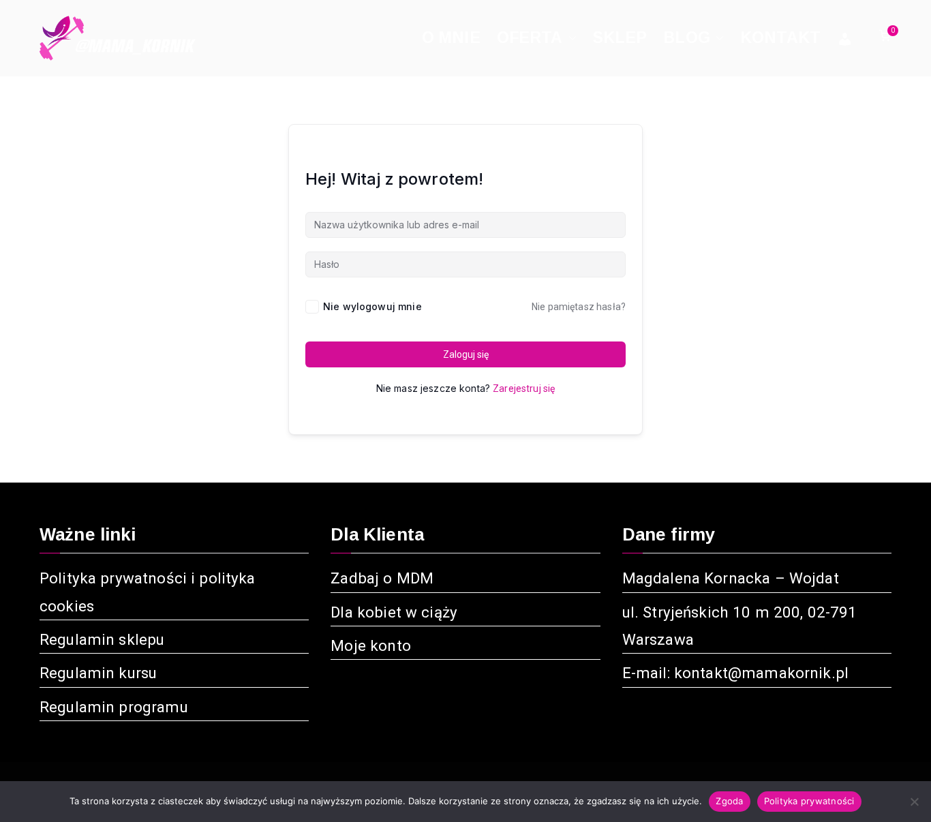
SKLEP (620, 37)
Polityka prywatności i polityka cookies (148, 591)
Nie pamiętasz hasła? (579, 306)
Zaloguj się (466, 354)
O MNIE (451, 37)
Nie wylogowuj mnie (372, 306)
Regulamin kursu (98, 673)
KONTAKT (780, 37)
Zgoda (729, 800)
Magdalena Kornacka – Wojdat (730, 578)
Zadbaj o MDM (382, 578)
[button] (570, 38)
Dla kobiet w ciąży (394, 612)
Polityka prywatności (809, 800)
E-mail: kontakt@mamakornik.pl (735, 673)
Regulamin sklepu (102, 639)
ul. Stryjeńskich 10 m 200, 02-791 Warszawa (739, 625)
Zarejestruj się (524, 388)
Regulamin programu (114, 707)
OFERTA (530, 37)
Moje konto (371, 645)
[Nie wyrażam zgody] (914, 801)
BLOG (686, 37)
